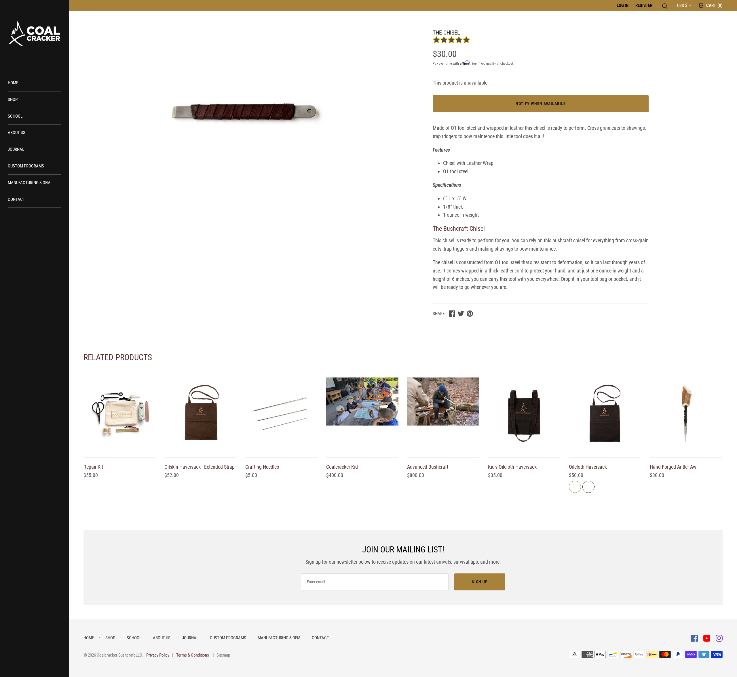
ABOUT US (16, 132)
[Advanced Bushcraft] (443, 413)
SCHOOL (15, 116)
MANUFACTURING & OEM (29, 182)
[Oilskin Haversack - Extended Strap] (200, 413)
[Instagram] (719, 637)
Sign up (480, 581)
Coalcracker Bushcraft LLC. (120, 655)
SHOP (13, 99)
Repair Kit (93, 467)
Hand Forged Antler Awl (674, 467)
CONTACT (16, 199)
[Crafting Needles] (281, 413)
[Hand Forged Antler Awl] (686, 413)
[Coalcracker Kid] (362, 413)
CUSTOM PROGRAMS (26, 166)
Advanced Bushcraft (427, 467)
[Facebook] (695, 637)
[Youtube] (707, 637)
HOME (13, 82)
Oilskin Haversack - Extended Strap (199, 467)
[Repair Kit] (119, 413)
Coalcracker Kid (342, 467)
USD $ (682, 5)
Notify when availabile (541, 103)
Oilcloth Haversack (588, 467)
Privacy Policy (157, 655)
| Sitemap (221, 655)
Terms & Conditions (192, 655)
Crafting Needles (262, 467)
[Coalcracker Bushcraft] (34, 34)
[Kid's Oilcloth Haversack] (524, 413)
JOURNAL (16, 149)
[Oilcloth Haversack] (605, 413)
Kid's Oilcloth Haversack (512, 467)
